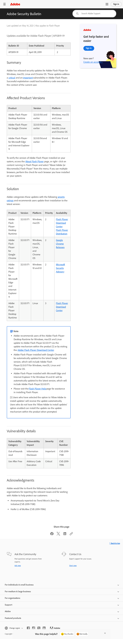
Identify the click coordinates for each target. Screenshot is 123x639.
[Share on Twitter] (58, 534)
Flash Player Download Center (62, 223)
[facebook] (28, 628)
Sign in (116, 4)
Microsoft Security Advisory (60, 268)
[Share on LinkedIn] (65, 534)
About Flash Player (34, 161)
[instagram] (33, 628)
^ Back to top (114, 543)
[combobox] (94, 13)
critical (12, 77)
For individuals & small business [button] (19, 585)
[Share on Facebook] (52, 534)
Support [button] (8, 605)
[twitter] (38, 628)
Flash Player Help (37, 388)
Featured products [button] (13, 618)
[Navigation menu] (4, 4)
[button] (107, 4)
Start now (73, 566)
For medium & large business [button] (18, 591)
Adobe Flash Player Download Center (36, 350)
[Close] (105, 633)
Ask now (18, 566)
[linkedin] (44, 628)
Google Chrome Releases (60, 244)
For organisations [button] (12, 598)
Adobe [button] (8, 611)
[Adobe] (15, 4)
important (28, 77)
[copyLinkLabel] (71, 534)
